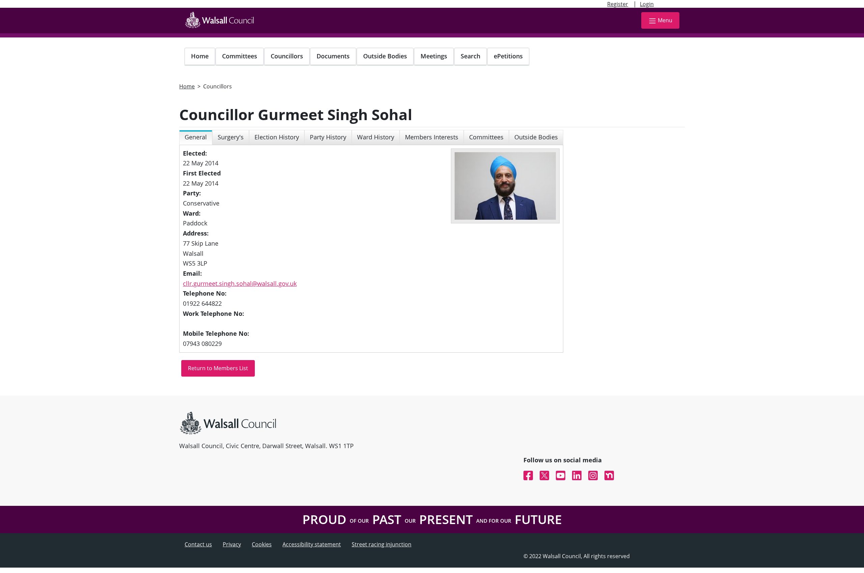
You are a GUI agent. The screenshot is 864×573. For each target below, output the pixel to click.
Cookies (262, 544)
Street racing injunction (381, 544)
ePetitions (508, 56)
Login (647, 4)
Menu (665, 20)
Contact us (198, 544)
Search (470, 56)
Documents (333, 56)
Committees (239, 56)
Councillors (287, 56)
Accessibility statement (311, 544)
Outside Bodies (385, 56)
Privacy (232, 544)
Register (617, 4)
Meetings (434, 56)
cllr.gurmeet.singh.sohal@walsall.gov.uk (240, 283)
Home (200, 56)
